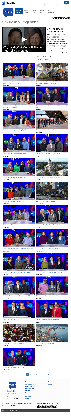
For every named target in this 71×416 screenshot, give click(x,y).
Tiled (49, 59)
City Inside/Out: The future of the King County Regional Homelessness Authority (50, 82)
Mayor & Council (27, 11)
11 (59, 374)
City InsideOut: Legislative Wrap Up (13, 343)
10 (39, 56)
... (62, 374)
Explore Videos (34, 11)
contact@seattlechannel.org (48, 405)
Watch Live (42, 11)
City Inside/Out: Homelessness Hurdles (14, 225)
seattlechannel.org (63, 5)
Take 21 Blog (51, 384)
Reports (27, 398)
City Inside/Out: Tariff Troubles (45, 343)
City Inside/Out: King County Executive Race (49, 225)
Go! (66, 2)
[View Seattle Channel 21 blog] (53, 407)
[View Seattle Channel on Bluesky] (48, 407)
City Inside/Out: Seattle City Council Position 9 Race (51, 272)
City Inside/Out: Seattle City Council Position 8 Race (18, 272)
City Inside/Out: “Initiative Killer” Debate (48, 153)
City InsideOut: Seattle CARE (11, 319)
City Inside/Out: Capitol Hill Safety (46, 201)
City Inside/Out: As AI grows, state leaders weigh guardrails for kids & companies (17, 106)
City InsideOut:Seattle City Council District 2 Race (17, 296)
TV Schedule (50, 11)
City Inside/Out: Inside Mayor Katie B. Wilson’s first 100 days (52, 106)
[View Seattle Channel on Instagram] (43, 407)
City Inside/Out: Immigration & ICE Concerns (49, 130)
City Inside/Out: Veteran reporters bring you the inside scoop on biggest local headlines (19, 82)
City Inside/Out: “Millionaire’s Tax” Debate (15, 153)
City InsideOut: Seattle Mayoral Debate (47, 296)
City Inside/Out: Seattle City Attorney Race (48, 248)
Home (27, 382)
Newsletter (28, 396)
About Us (51, 382)
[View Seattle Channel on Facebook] (38, 407)
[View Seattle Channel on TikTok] (45, 407)
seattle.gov (48, 5)
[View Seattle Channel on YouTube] (50, 407)
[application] (24, 39)
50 (50, 56)
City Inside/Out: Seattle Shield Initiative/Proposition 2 (18, 248)
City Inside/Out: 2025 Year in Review (13, 201)
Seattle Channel (13, 391)
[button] (24, 39)
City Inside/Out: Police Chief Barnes (13, 367)
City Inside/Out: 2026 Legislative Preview (48, 177)
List (41, 59)
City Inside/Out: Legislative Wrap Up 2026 (15, 130)
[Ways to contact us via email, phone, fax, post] (55, 407)
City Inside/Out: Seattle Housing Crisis (14, 177)
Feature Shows (19, 11)
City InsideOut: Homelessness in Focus (47, 319)
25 (45, 56)
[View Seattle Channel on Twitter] (40, 407)
